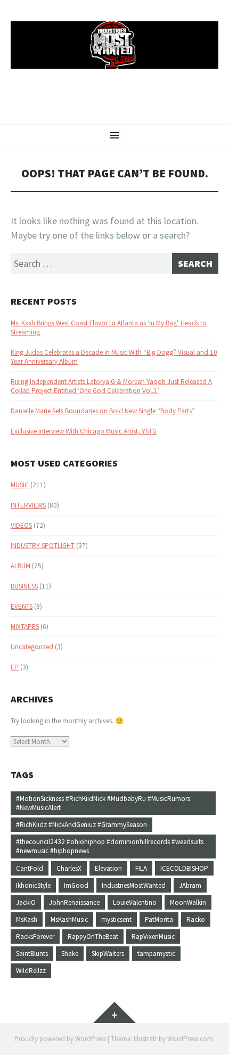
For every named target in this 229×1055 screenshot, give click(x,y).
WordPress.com (190, 1038)
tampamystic (156, 953)
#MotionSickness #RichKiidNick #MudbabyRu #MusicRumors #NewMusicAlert (103, 803)
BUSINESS (24, 586)
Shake (69, 953)
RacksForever (35, 936)
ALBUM (20, 565)
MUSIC (20, 484)
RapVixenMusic (153, 936)
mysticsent (116, 919)
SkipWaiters (108, 953)
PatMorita (159, 919)
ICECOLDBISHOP (184, 868)
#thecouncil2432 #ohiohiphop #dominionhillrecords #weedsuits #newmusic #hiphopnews (109, 846)
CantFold (29, 868)
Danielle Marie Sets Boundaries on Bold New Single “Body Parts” (103, 410)
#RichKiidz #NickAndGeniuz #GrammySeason (81, 824)
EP (15, 667)
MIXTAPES (25, 626)
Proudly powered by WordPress (60, 1038)
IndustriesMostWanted (134, 885)
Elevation (108, 868)
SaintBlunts (32, 953)
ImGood (76, 885)
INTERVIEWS (28, 505)
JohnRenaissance (74, 902)
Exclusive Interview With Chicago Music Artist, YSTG (84, 431)
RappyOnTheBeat (93, 936)
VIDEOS (21, 525)
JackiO (26, 902)
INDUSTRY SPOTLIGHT (43, 545)
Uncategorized (32, 646)
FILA (141, 868)
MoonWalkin (188, 902)
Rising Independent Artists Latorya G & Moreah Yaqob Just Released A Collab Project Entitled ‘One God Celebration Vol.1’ (111, 386)
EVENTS (21, 606)
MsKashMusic (69, 919)
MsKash (26, 919)
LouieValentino (135, 902)
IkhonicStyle (33, 885)
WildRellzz (31, 970)
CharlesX (68, 868)
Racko (195, 919)
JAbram (190, 885)
